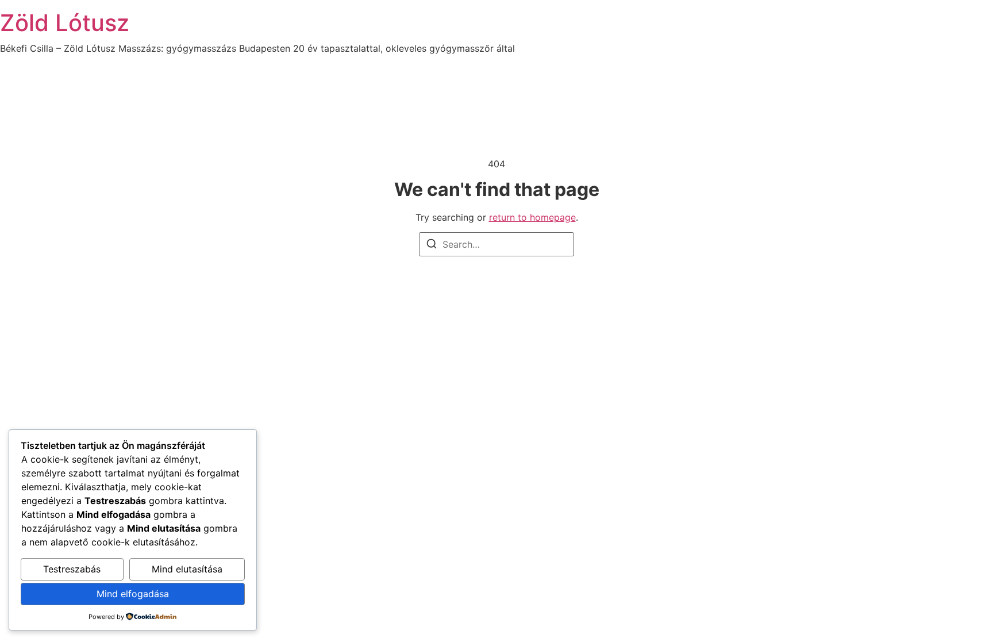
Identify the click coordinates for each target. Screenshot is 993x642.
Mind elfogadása (133, 593)
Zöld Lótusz (64, 23)
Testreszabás (72, 569)
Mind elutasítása (187, 569)
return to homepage (532, 217)
